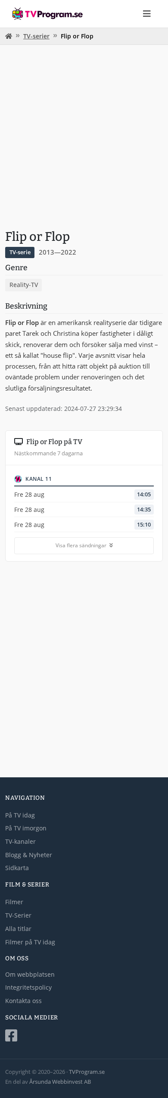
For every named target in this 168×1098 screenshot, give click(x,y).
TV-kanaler (20, 841)
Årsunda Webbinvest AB (60, 1081)
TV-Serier (18, 915)
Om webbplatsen (30, 974)
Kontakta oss (23, 1001)
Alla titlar (18, 928)
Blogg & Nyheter (28, 855)
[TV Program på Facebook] (84, 1035)
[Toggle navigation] (147, 14)
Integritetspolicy (28, 987)
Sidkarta (17, 868)
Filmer (14, 902)
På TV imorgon (26, 828)
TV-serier (36, 36)
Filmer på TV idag (30, 942)
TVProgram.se (87, 1072)
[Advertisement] (84, 136)
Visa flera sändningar (82, 545)
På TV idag (20, 815)
